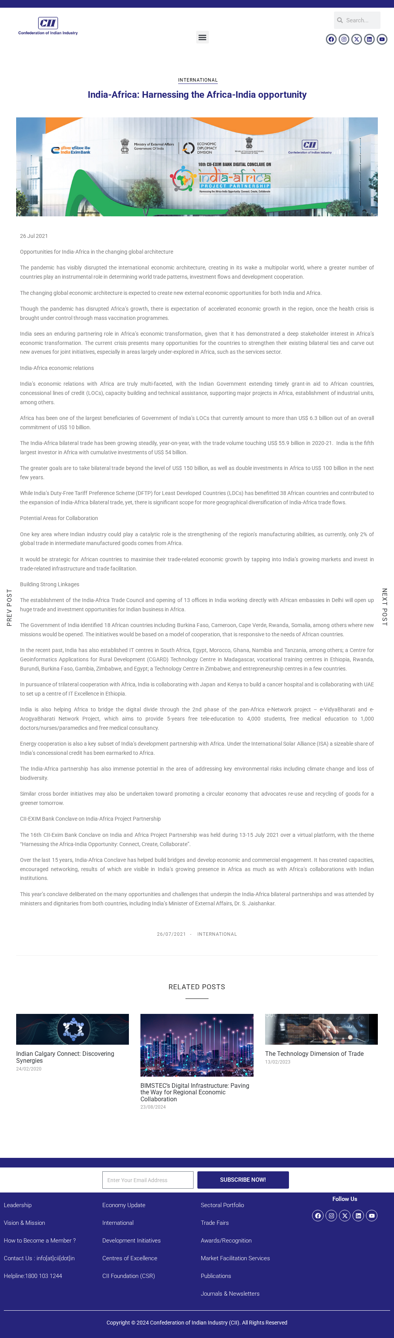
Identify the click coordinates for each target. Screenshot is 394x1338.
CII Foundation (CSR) (128, 1276)
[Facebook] (331, 39)
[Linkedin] (369, 39)
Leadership (18, 1205)
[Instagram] (344, 39)
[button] (202, 37)
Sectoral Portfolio (222, 1205)
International (198, 80)
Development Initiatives (131, 1240)
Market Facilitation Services (235, 1258)
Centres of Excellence (129, 1258)
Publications (216, 1276)
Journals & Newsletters (230, 1293)
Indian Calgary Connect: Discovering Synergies (65, 1057)
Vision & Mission (24, 1222)
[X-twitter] (356, 39)
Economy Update (123, 1205)
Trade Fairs (215, 1222)
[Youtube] (382, 39)
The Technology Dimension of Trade (314, 1053)
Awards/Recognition (226, 1240)
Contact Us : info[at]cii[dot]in (39, 1258)
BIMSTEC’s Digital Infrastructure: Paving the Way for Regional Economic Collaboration (194, 1092)
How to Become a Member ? (40, 1240)
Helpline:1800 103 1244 (33, 1276)
